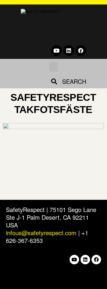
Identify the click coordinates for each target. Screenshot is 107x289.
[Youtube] (56, 50)
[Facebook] (80, 50)
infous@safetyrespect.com (41, 232)
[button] (53, 67)
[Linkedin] (68, 50)
